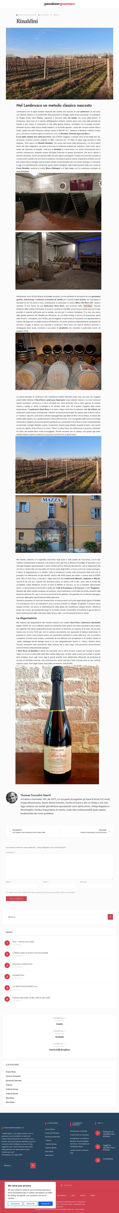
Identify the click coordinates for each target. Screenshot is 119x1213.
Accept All (45, 1204)
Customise (15, 1204)
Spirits (83, 1195)
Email (45, 882)
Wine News (10, 1098)
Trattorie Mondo (12, 1094)
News (93, 1195)
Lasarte (59, 1023)
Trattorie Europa (12, 1089)
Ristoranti (61, 1195)
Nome (9, 882)
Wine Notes (10, 1102)
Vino (57, 15)
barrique (88, 306)
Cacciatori (85, 1135)
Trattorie (9, 1085)
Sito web (83, 882)
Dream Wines (11, 1072)
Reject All (30, 1204)
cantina (55, 134)
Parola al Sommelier (13, 1076)
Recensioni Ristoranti (13, 1081)
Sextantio (59, 1036)
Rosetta (84, 1131)
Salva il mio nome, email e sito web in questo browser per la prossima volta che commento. (42, 892)
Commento (10, 852)
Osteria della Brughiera (59, 1049)
